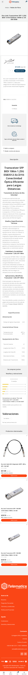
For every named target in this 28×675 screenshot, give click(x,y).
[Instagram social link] (25, 653)
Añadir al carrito (20, 71)
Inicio (7, 8)
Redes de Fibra (15, 8)
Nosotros (3, 599)
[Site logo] (14, 2)
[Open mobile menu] (2, 1)
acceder (8, 405)
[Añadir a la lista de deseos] (26, 435)
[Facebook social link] (21, 653)
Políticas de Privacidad (7, 610)
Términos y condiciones (8, 606)
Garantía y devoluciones (8, 624)
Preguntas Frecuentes (7, 603)
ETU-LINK (4, 468)
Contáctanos (4, 621)
